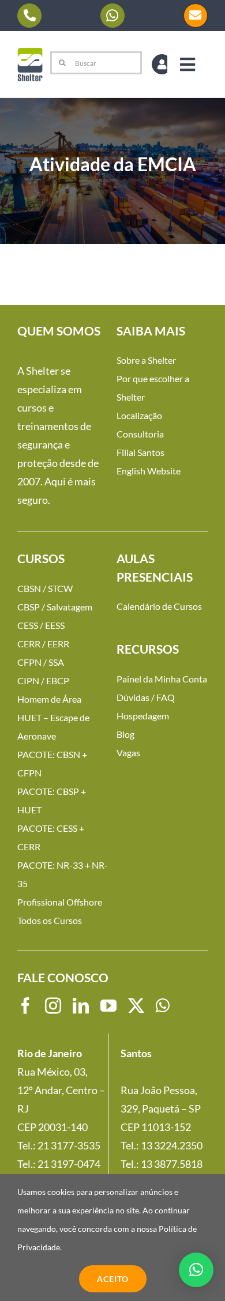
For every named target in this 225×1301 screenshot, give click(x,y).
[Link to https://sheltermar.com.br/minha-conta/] (162, 64)
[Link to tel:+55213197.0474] (29, 15)
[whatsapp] (163, 1006)
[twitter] (136, 1006)
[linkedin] (81, 1006)
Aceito (113, 1279)
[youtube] (108, 1006)
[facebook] (25, 1006)
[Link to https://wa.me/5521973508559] (112, 15)
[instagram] (53, 1006)
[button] (196, 1270)
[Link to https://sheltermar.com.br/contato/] (195, 15)
